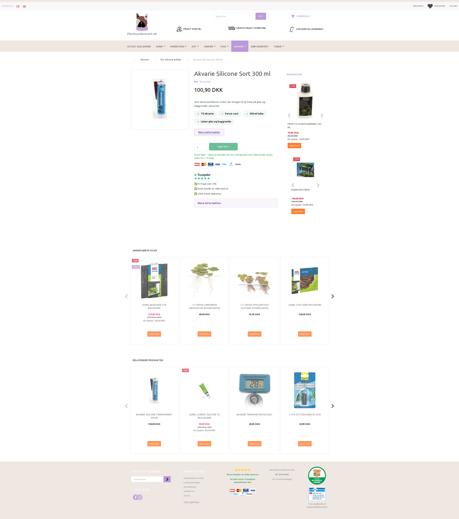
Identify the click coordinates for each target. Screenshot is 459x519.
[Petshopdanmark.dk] (142, 23)
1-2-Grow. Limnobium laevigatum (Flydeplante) (204, 306)
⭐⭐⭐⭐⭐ (243, 469)
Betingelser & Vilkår (194, 478)
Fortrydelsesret (192, 483)
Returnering (190, 487)
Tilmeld (167, 479)
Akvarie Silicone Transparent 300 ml (154, 416)
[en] (24, 6)
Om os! (187, 496)
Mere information (209, 132)
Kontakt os (7, 6)
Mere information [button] (209, 203)
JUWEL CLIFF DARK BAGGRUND (304, 305)
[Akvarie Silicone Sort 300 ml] (160, 99)
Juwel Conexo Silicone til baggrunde (204, 416)
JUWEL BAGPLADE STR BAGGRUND (154, 306)
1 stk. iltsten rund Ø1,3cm (305, 414)
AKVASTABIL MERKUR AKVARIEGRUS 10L (299, 126)
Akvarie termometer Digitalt (255, 414)
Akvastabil (205, 81)
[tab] (235, 203)
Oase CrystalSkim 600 (304, 189)
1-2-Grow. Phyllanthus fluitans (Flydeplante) (254, 306)
